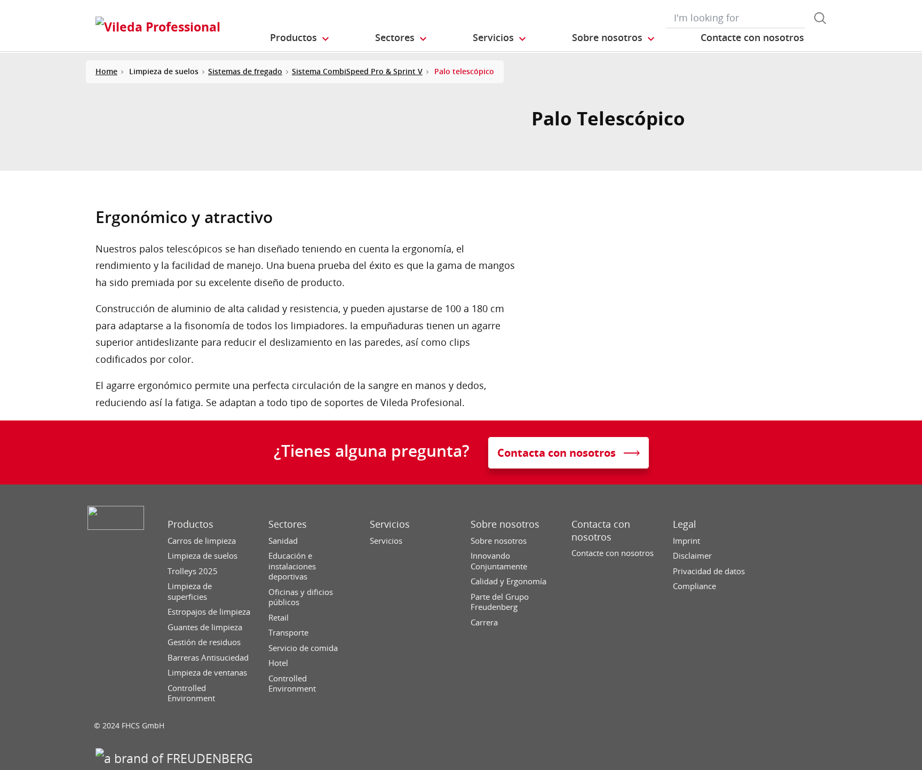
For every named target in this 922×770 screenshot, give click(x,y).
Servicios (390, 524)
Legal (684, 524)
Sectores (287, 524)
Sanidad (283, 541)
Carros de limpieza (202, 541)
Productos (190, 524)
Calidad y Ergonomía (508, 581)
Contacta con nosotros (600, 530)
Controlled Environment (191, 693)
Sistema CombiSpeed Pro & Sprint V (357, 71)
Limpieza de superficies (190, 591)
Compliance (694, 586)
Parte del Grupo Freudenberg (500, 602)
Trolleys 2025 (193, 571)
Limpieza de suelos (202, 556)
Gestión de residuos (204, 642)
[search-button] (820, 18)
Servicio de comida (303, 648)
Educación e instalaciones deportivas (292, 566)
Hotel (278, 663)
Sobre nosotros (505, 524)
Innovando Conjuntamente (499, 561)
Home (106, 71)
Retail (278, 618)
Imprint (686, 541)
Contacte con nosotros (612, 553)
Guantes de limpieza (205, 627)
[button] (300, 38)
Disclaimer (692, 556)
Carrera (484, 622)
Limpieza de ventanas (207, 673)
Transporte (288, 633)
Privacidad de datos (709, 571)
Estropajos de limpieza (209, 612)
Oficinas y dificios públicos (300, 597)
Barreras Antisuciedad (208, 658)
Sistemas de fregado (245, 71)
